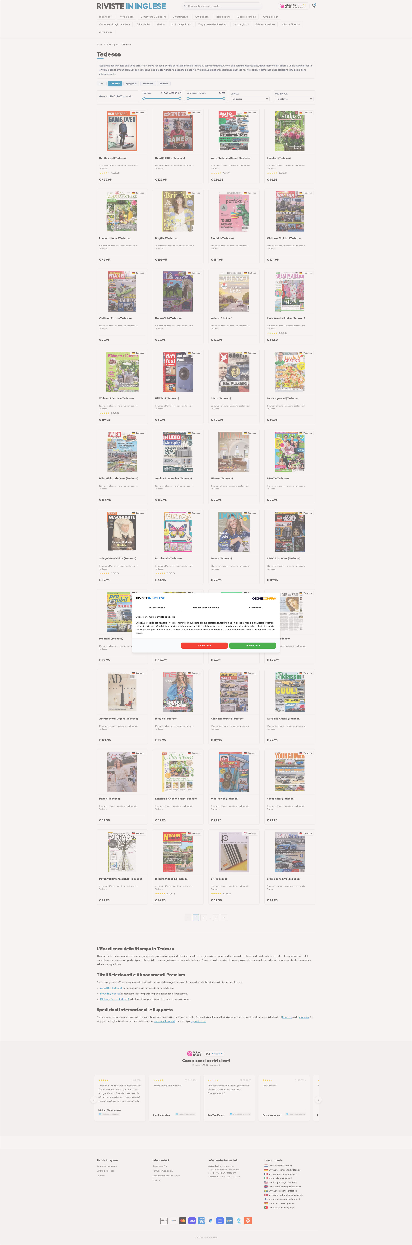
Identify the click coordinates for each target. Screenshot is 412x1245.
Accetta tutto (253, 645)
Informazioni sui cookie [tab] (206, 607)
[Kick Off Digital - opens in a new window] (264, 598)
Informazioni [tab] (255, 607)
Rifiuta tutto (204, 645)
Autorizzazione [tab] (157, 607)
